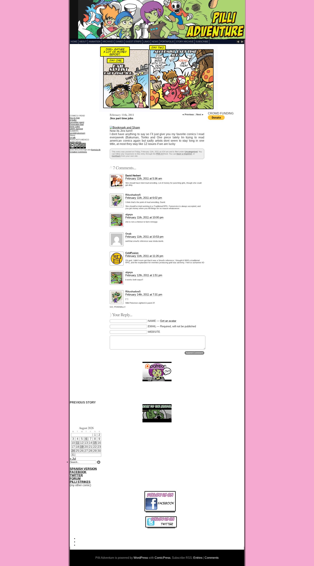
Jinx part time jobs (121, 118)
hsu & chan (75, 118)
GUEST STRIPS (133, 41)
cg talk (73, 137)
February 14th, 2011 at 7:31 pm (143, 294)
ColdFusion (131, 253)
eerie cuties (75, 126)
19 (81, 446)
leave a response (184, 154)
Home (74, 41)
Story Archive (185, 41)
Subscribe (202, 41)
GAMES (120, 41)
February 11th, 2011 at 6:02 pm (143, 197)
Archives (108, 41)
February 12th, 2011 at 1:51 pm (143, 275)
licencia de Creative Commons (85, 151)
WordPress (141, 557)
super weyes (75, 142)
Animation (94, 41)
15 (94, 442)
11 (77, 442)
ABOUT (83, 41)
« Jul (73, 458)
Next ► (200, 114)
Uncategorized (191, 152)
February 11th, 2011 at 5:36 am (143, 178)
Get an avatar (168, 320)
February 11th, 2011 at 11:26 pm (144, 255)
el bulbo (73, 120)
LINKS (146, 41)
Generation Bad (77, 124)
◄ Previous (188, 114)
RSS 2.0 (160, 154)
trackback (116, 156)
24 (73, 450)
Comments (212, 557)
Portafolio (167, 41)
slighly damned (76, 129)
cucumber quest (77, 122)
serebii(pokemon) (77, 133)
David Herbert (133, 175)
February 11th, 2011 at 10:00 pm (144, 217)
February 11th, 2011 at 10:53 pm (144, 236)
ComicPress (162, 557)
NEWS (155, 41)
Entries (197, 557)
